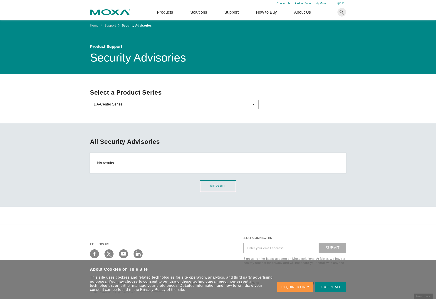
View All (218, 186)
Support (231, 12)
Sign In (340, 3)
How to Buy (266, 12)
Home (94, 25)
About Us (302, 12)
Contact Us (283, 3)
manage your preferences (154, 285)
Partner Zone (303, 3)
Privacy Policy (153, 290)
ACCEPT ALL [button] (330, 287)
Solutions (198, 12)
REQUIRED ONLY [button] (295, 287)
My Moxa (321, 3)
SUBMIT (332, 248)
